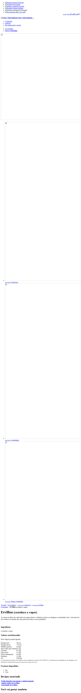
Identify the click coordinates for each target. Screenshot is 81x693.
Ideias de (11, 31)
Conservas (24, 605)
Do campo (13, 25)
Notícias (8, 23)
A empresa (8, 21)
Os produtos (9, 29)
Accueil (3, 605)
